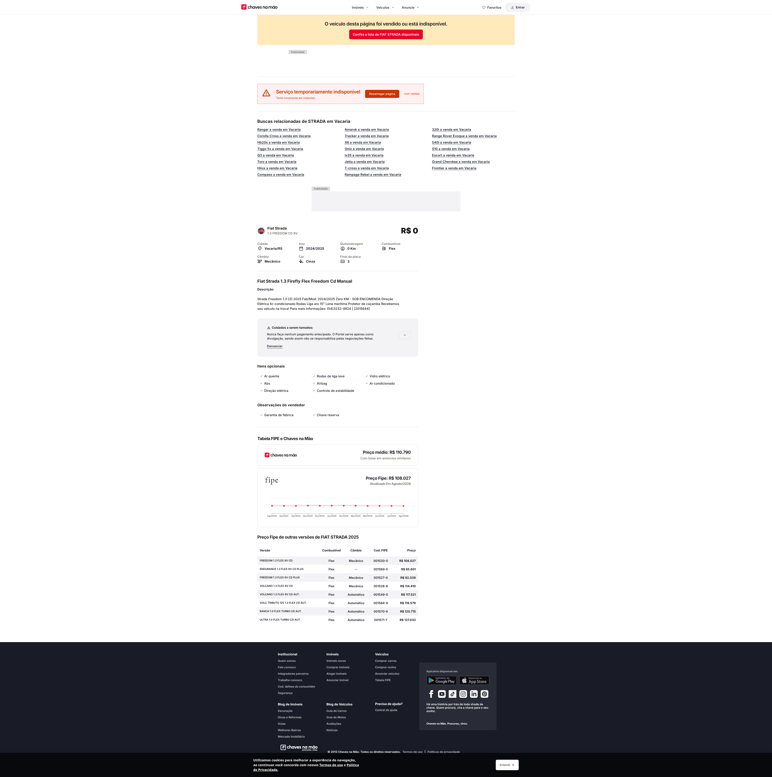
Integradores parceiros (293, 673)
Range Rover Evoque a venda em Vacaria (464, 136)
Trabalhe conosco (290, 680)
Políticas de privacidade (443, 752)
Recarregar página (382, 93)
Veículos (382, 7)
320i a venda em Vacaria (451, 129)
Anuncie (408, 7)
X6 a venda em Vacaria (363, 142)
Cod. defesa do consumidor (296, 686)
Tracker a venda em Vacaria (367, 136)
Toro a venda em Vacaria (277, 162)
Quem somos (287, 661)
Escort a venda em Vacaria (453, 155)
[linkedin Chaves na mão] (474, 695)
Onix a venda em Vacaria (364, 149)
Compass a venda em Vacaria (280, 174)
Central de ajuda (386, 710)
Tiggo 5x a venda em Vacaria (280, 149)
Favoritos (494, 7)
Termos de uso (412, 752)
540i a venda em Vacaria (451, 142)
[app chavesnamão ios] (474, 680)
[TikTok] (452, 695)
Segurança (285, 693)
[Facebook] (431, 695)
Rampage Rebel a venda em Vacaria (373, 174)
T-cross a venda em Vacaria (367, 168)
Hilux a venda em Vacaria (277, 168)
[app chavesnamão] (441, 680)
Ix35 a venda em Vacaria (364, 155)
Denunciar (275, 346)
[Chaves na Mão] (259, 7)
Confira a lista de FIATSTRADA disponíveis (386, 34)
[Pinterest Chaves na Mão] (484, 695)
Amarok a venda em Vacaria (367, 129)
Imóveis (358, 7)
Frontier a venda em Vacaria (454, 168)
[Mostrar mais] (405, 335)
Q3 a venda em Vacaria (275, 155)
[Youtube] (442, 695)
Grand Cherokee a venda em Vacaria (461, 162)
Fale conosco (287, 667)
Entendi (505, 765)
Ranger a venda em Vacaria (279, 129)
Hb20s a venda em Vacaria (278, 142)
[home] (297, 748)
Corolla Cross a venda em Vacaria (284, 136)
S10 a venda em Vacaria (451, 149)
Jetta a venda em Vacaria (365, 162)
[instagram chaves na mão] (463, 695)
